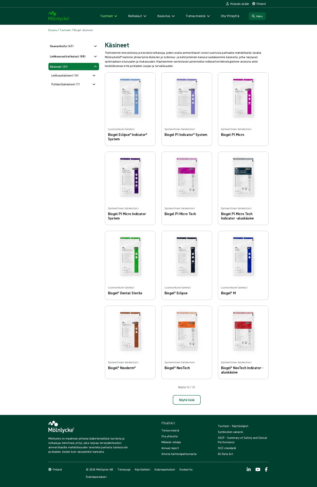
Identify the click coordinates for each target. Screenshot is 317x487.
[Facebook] (266, 469)
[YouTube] (257, 469)
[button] (73, 46)
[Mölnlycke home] (58, 16)
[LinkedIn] (249, 469)
